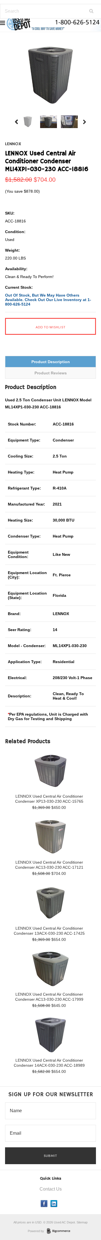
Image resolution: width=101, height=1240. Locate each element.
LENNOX (13, 144)
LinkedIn (54, 1203)
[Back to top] (85, 1213)
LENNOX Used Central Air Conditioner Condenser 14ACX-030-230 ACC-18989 (49, 1063)
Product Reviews (51, 373)
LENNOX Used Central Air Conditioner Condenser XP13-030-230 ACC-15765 (49, 799)
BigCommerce (60, 1231)
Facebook (44, 1203)
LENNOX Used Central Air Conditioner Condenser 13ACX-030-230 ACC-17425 (49, 931)
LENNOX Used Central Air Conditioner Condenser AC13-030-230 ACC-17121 (49, 865)
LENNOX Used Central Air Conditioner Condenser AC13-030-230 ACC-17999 (49, 997)
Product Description (50, 362)
